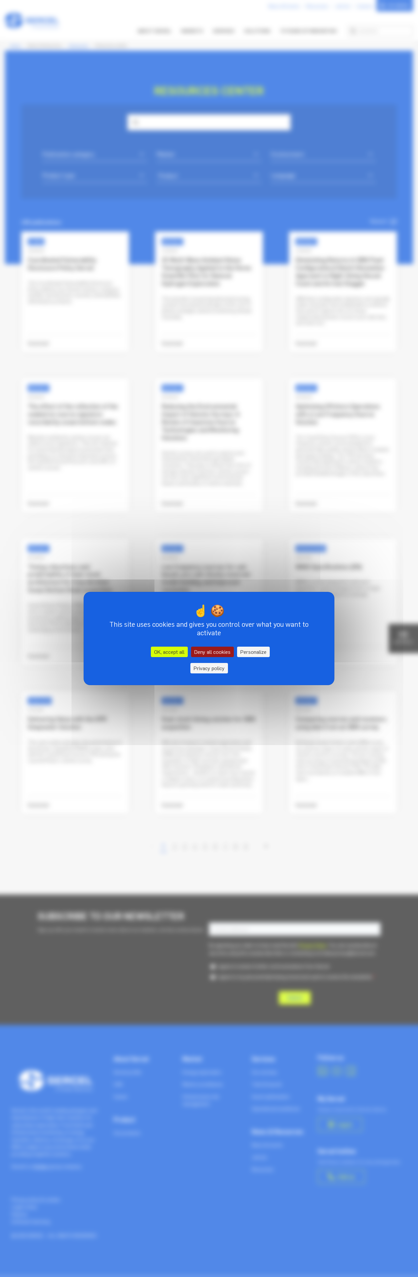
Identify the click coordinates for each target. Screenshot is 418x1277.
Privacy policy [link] (209, 668)
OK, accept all (169, 652)
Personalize (253, 652)
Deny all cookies (212, 652)
